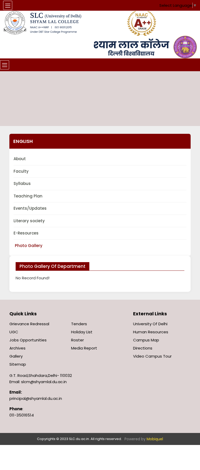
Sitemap (17, 364)
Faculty (21, 171)
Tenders (79, 324)
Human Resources (150, 332)
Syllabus (22, 183)
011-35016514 (21, 415)
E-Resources (26, 233)
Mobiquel (155, 439)
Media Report (84, 348)
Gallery (16, 356)
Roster (77, 340)
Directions (142, 348)
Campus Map (146, 340)
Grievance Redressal (29, 324)
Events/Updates (30, 208)
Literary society (29, 221)
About (20, 158)
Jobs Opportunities (28, 340)
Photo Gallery (28, 245)
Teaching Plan (28, 196)
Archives (17, 348)
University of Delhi (150, 324)
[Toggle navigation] (4, 64)
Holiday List (81, 332)
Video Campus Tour (152, 356)
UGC (13, 332)
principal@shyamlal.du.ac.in (35, 398)
